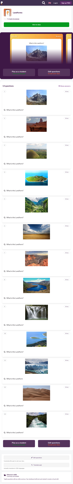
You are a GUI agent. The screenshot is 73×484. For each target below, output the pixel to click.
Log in (56, 3)
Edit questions (37, 457)
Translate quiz (37, 465)
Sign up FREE (65, 3)
